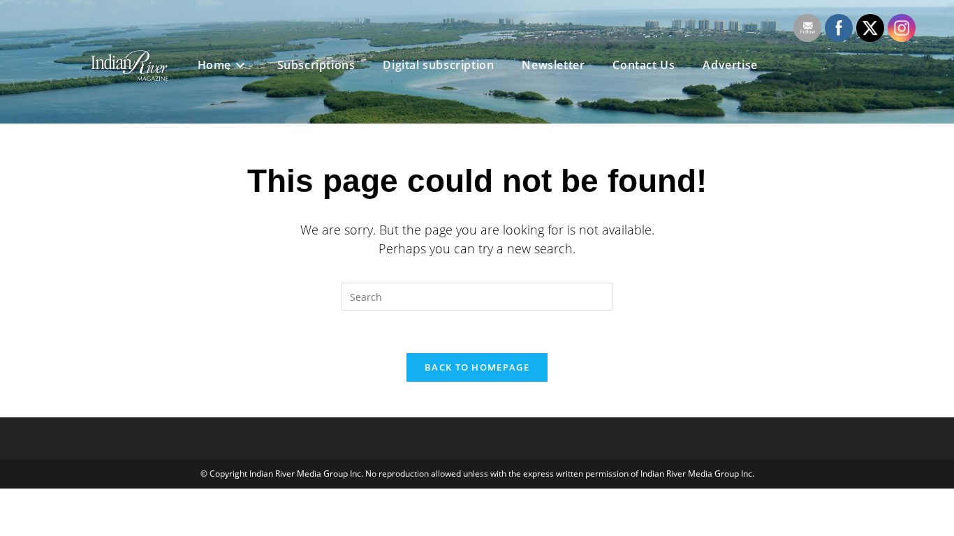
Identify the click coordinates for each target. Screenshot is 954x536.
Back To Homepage (477, 367)
